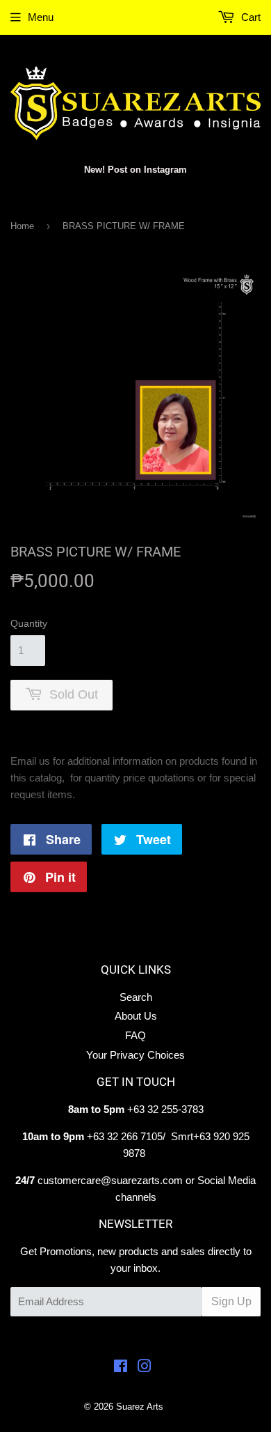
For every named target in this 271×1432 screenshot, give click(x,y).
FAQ (135, 1035)
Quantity (28, 623)
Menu (41, 17)
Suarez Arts (139, 1406)
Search (136, 997)
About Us (136, 1016)
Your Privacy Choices (135, 1055)
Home (22, 226)
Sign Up (231, 1301)
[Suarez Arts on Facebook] (120, 1367)
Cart (249, 17)
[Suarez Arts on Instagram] (144, 1367)
